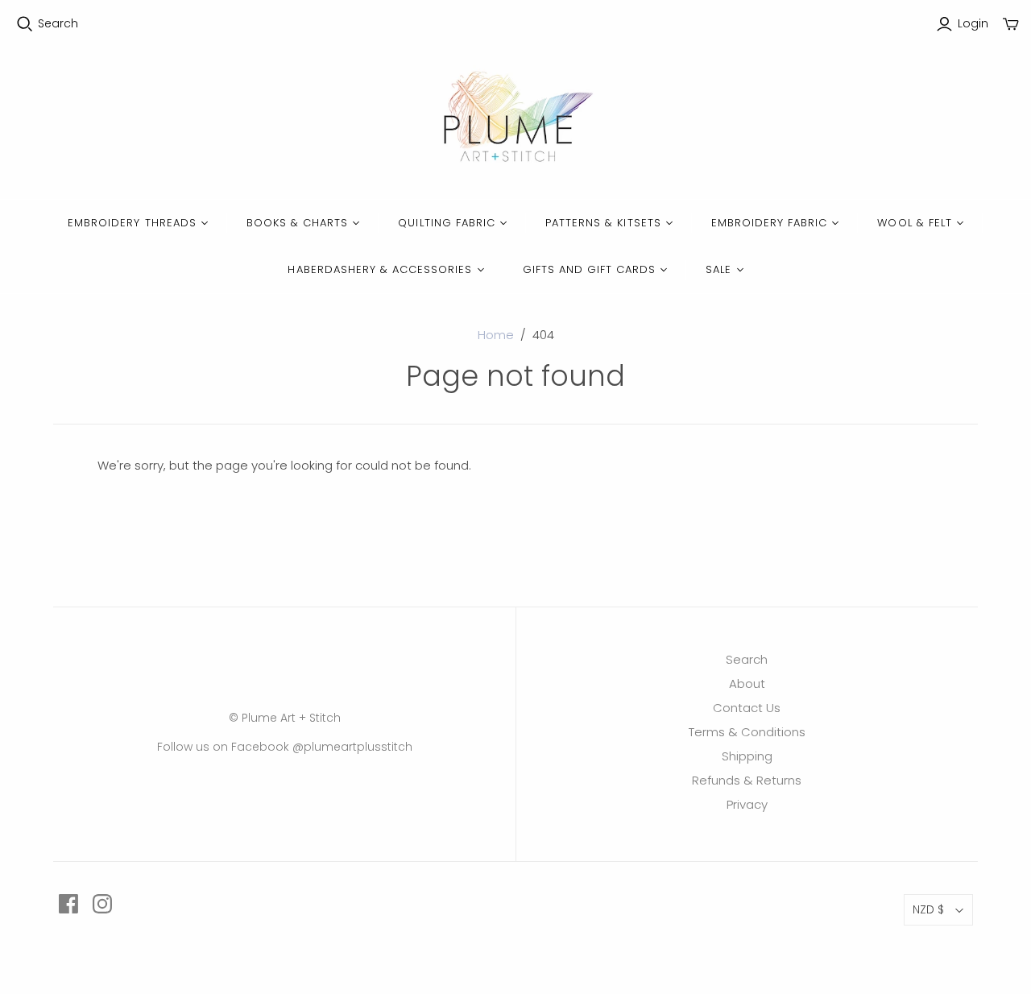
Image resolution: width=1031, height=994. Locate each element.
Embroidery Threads (132, 222)
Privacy (747, 804)
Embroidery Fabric (769, 222)
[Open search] (25, 24)
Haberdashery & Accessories (380, 269)
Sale (718, 269)
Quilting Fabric (446, 222)
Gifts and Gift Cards (589, 269)
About (747, 683)
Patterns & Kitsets (603, 222)
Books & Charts (297, 222)
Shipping (747, 756)
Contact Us (746, 707)
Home (496, 334)
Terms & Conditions (747, 731)
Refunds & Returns (746, 780)
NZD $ (928, 909)
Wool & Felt (914, 222)
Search (58, 23)
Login (973, 23)
